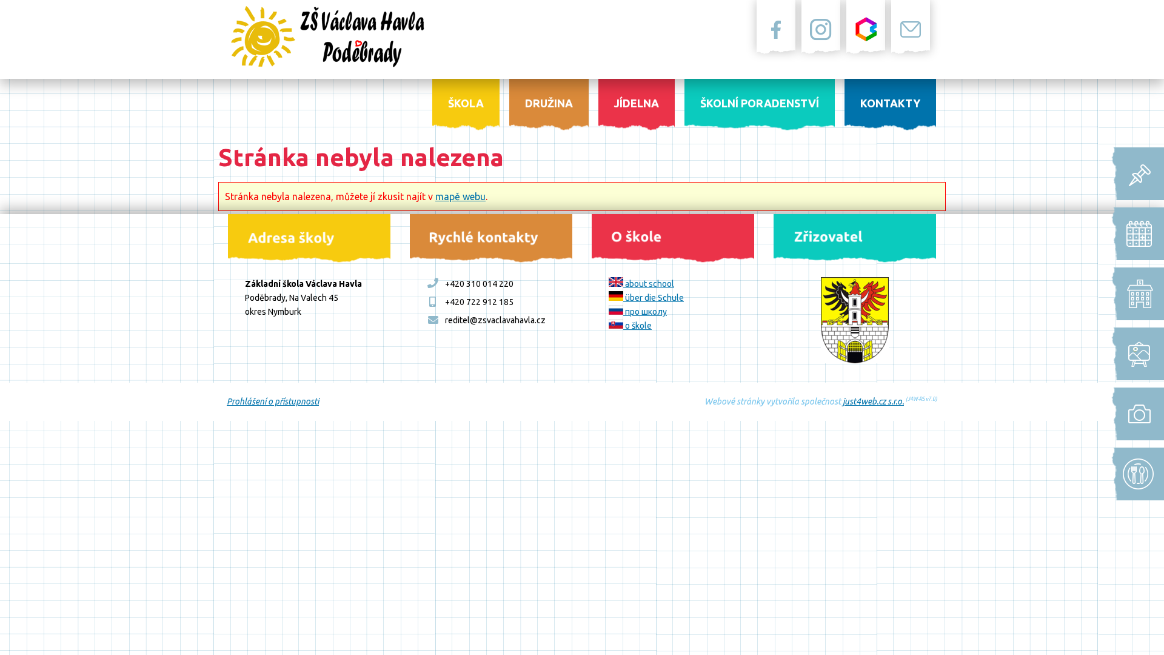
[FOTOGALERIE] (1134, 414)
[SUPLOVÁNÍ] (1134, 293)
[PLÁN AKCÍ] (1134, 354)
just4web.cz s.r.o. (873, 401)
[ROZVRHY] (1134, 233)
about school (648, 284)
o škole (637, 326)
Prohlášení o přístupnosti (273, 401)
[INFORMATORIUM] (1134, 173)
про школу (645, 312)
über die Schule (653, 298)
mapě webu (460, 196)
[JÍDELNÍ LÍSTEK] (1134, 474)
